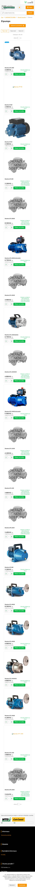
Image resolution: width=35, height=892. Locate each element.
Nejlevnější (13, 31)
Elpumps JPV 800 (9, 179)
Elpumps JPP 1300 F (10, 527)
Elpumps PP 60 (8, 141)
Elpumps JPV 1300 (9, 488)
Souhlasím (22, 885)
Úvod (2, 17)
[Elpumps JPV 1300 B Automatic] (17, 397)
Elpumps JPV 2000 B (10, 218)
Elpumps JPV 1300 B (10, 448)
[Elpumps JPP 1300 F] (17, 513)
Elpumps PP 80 (8, 104)
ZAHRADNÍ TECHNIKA (10, 17)
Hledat (30, 13)
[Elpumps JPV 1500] (17, 53)
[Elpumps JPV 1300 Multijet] (17, 321)
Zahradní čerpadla (22, 17)
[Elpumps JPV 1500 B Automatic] (17, 244)
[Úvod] (8, 7)
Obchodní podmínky (6, 835)
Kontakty (3, 854)
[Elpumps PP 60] (17, 128)
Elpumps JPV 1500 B (10, 295)
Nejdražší (21, 31)
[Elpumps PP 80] (17, 91)
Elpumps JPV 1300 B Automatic (13, 411)
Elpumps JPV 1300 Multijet (11, 334)
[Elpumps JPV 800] (17, 165)
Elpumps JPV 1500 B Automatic (13, 258)
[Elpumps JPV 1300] (17, 474)
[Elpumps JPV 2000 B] (17, 204)
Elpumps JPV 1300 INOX (11, 372)
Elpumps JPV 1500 (9, 67)
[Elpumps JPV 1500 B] (17, 281)
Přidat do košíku (19, 74)
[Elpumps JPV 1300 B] (17, 434)
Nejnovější (4, 31)
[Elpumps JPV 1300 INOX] (17, 358)
